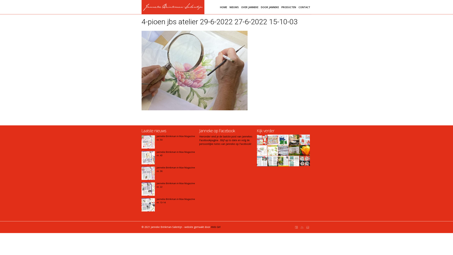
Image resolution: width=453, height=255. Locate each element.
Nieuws (234, 7)
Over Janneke (249, 7)
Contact (304, 7)
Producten (288, 7)
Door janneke (270, 7)
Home (223, 7)
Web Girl (215, 227)
